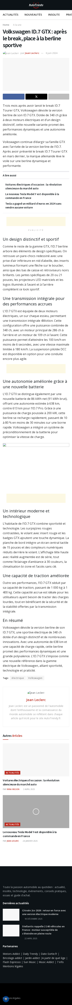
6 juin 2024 (51, 53)
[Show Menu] (4, 5)
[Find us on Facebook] (4, 990)
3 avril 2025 (29, 789)
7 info (60, 962)
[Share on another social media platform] (58, 97)
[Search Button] (67, 5)
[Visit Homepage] (36, 5)
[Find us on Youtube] (9, 990)
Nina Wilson (13, 789)
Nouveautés (33, 14)
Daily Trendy (30, 954)
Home (6, 24)
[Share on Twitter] (36, 97)
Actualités (10, 14)
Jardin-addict (32, 958)
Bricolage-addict (12, 958)
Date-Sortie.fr (49, 954)
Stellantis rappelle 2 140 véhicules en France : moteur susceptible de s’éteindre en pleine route (43, 930)
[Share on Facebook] (14, 97)
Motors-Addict (11, 954)
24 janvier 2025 (30, 841)
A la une (17, 24)
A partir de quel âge (53, 958)
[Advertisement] (36, 221)
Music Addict (46, 962)
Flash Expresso (12, 962)
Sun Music (30, 962)
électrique (18, 678)
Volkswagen (35, 678)
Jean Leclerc (32, 53)
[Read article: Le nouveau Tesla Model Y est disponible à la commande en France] (36, 811)
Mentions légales (13, 966)
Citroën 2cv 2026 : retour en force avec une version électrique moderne (44, 912)
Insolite (54, 14)
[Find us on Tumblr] (13, 990)
